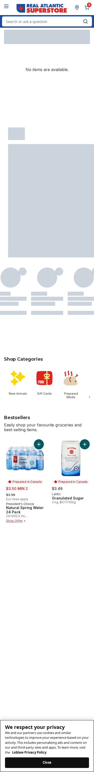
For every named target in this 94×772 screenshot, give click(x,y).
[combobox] (47, 21)
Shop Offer (14, 521)
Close (47, 762)
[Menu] (6, 6)
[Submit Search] (85, 21)
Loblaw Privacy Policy (29, 752)
